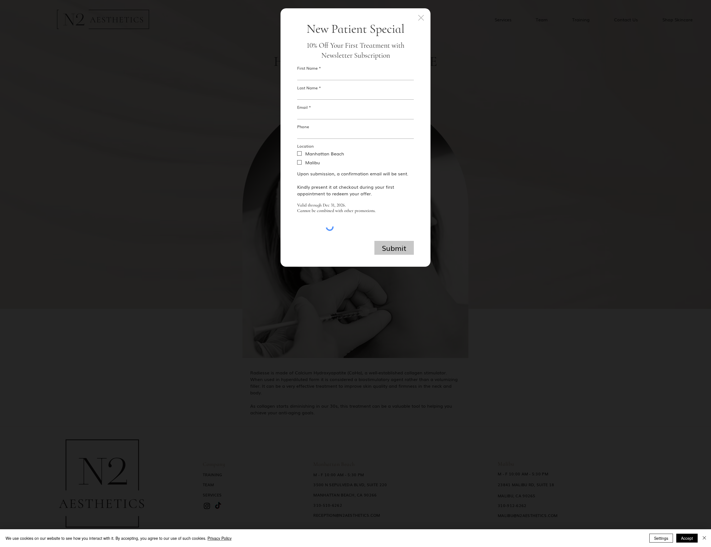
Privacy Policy (219, 538)
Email (302, 107)
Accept (687, 538)
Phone (303, 126)
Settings (661, 538)
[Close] (704, 538)
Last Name (307, 88)
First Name (307, 68)
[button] (421, 18)
